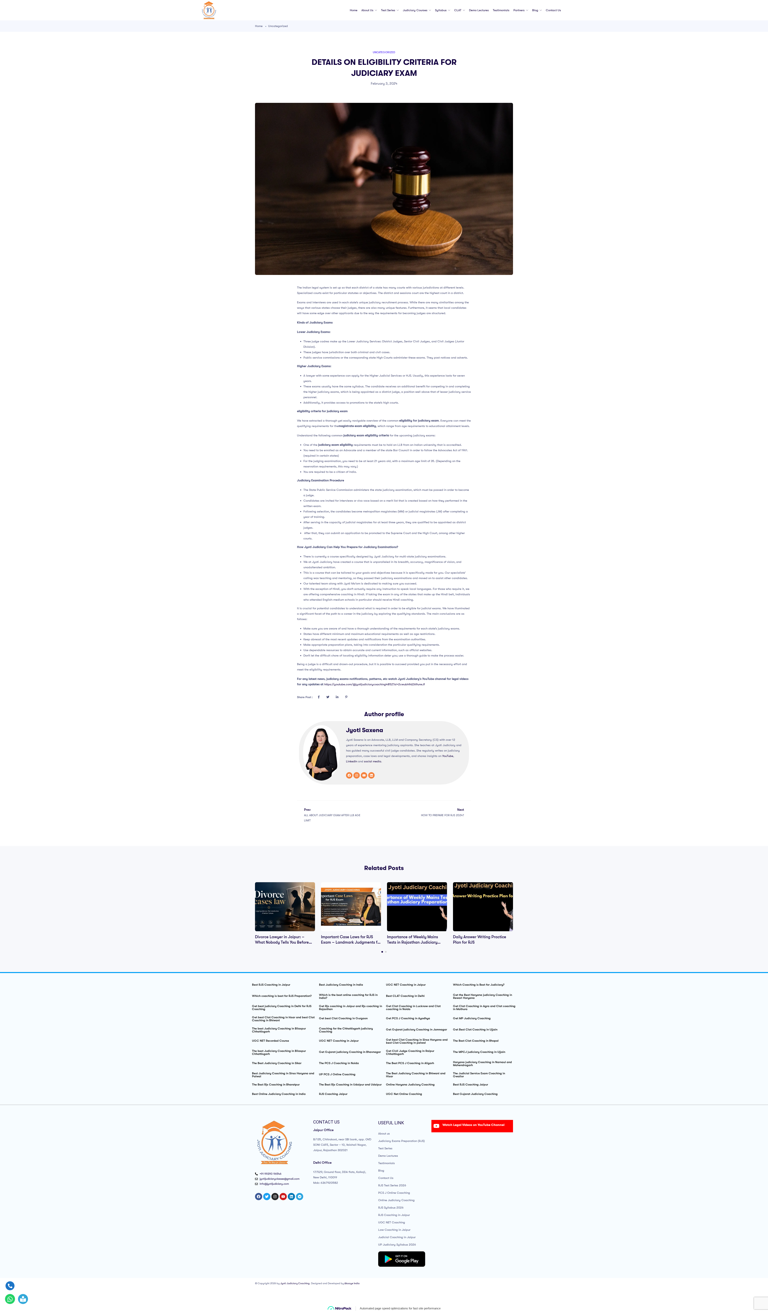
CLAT (458, 10)
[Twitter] (266, 1196)
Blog (535, 10)
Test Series (388, 10)
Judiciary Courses (415, 10)
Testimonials (501, 10)
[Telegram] (299, 1196)
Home (353, 10)
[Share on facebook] (319, 697)
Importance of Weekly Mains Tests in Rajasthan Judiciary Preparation (412, 942)
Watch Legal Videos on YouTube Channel (473, 1125)
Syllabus (441, 10)
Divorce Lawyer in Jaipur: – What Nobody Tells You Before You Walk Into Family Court (282, 942)
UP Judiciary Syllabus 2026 (397, 1244)
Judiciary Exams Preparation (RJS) (401, 1141)
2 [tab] (386, 952)
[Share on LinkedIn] (337, 697)
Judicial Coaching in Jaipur (397, 1237)
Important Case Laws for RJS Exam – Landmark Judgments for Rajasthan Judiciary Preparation (351, 942)
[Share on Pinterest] (346, 697)
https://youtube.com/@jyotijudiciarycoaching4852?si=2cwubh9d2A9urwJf (374, 684)
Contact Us (553, 10)
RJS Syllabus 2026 (391, 1207)
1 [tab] (382, 952)
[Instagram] (356, 775)
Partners (519, 10)
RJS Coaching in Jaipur (394, 1215)
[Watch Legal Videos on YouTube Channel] (436, 1126)
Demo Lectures (479, 10)
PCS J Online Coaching (394, 1193)
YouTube (447, 756)
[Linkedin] (371, 775)
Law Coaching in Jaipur (394, 1230)
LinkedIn (351, 761)
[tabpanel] (285, 913)
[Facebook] (349, 775)
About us (367, 10)
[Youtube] (364, 775)
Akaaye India (352, 1283)
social (368, 761)
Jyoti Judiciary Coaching (295, 1283)
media (377, 761)
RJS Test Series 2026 (392, 1185)
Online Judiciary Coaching (396, 1200)
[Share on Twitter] (328, 697)
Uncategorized (278, 26)
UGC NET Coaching (391, 1222)
